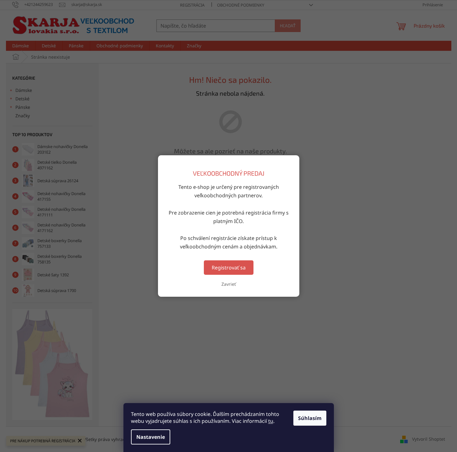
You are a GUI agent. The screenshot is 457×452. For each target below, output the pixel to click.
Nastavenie (150, 436)
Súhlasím (310, 418)
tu (270, 420)
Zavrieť (228, 284)
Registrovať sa (229, 267)
